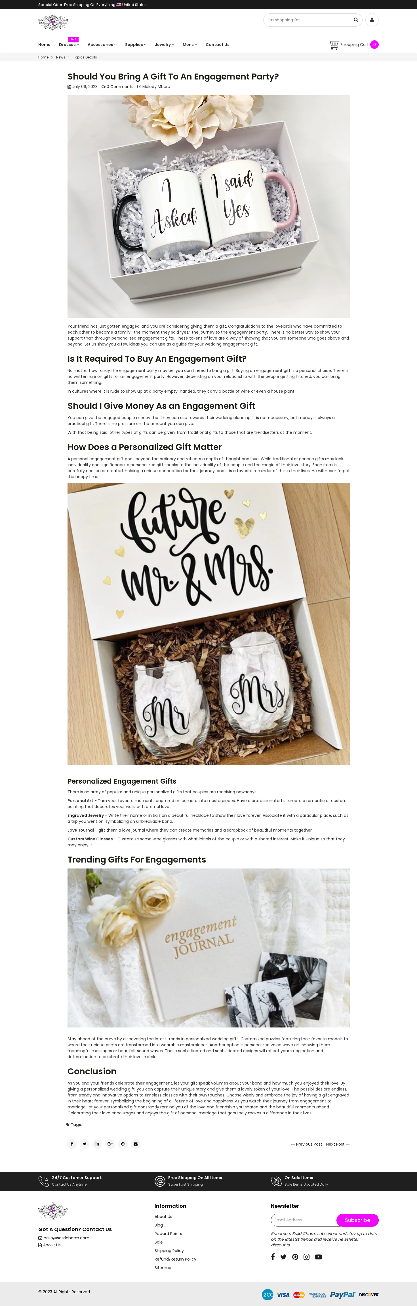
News (60, 57)
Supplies (134, 44)
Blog (159, 1225)
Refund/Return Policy (175, 1259)
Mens (189, 44)
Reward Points (168, 1233)
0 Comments (119, 86)
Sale (159, 1242)
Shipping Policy (169, 1250)
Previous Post (308, 1144)
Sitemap (163, 1268)
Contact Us (217, 44)
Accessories (101, 44)
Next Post (336, 1144)
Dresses (68, 44)
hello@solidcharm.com (66, 1238)
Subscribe (357, 1220)
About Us (52, 1245)
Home (44, 44)
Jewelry (163, 44)
